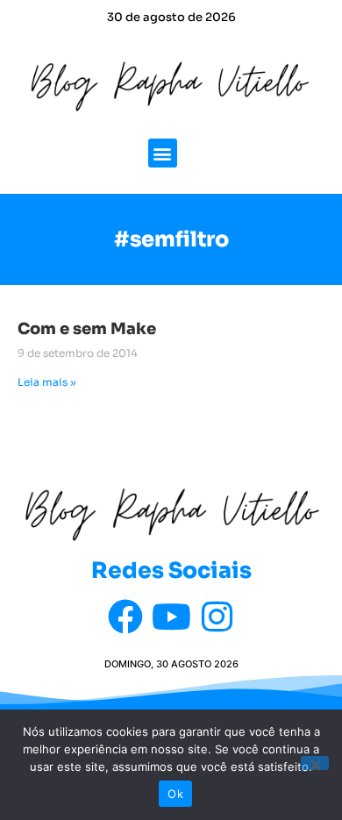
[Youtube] (171, 616)
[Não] (315, 763)
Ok (175, 794)
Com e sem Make (87, 329)
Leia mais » (47, 382)
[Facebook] (125, 616)
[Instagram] (216, 616)
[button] (162, 153)
